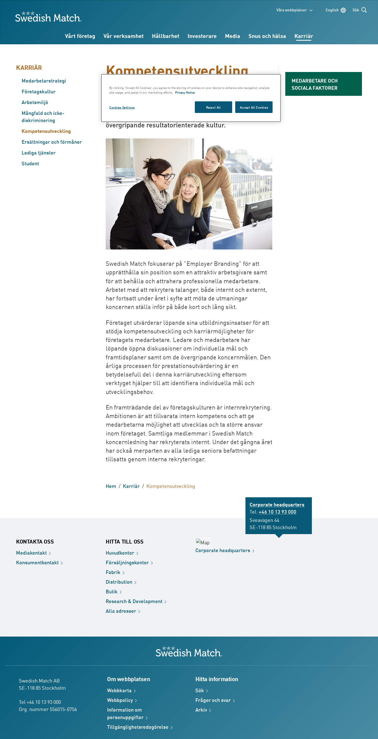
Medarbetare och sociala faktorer (315, 84)
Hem (111, 485)
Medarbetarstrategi (44, 80)
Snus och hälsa (267, 36)
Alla (121, 610)
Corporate (222, 549)
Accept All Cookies (254, 107)
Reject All (213, 107)
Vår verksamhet (123, 36)
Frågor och (213, 699)
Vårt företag (80, 36)
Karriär (303, 36)
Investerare (202, 36)
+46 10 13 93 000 (277, 511)
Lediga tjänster (39, 152)
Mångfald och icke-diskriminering (43, 116)
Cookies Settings (121, 107)
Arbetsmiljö (35, 101)
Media (232, 36)
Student (30, 163)
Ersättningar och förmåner (52, 141)
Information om (125, 713)
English (332, 9)
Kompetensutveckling (46, 130)
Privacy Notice (185, 92)
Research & (134, 600)
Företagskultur (39, 91)
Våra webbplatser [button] (291, 9)
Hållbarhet (165, 36)
